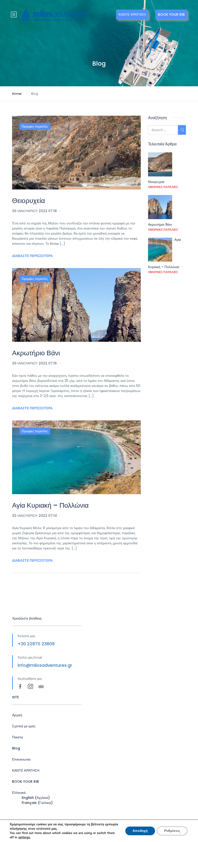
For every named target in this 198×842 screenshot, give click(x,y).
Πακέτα (17, 737)
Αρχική (17, 715)
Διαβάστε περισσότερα (32, 255)
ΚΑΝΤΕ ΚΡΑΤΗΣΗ (132, 14)
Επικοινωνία (21, 759)
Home (16, 93)
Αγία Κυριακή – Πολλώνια (50, 505)
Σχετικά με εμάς (23, 726)
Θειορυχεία (28, 200)
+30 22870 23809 (36, 644)
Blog (16, 748)
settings (24, 837)
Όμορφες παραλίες (35, 126)
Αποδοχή (140, 831)
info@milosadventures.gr (45, 665)
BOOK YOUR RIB (171, 14)
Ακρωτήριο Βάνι (36, 353)
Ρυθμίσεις (172, 831)
